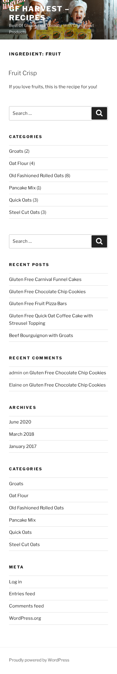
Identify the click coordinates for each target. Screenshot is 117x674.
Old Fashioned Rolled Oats (36, 175)
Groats (16, 151)
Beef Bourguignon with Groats (41, 335)
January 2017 (23, 446)
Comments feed (26, 606)
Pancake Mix (22, 188)
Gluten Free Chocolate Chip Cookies (47, 291)
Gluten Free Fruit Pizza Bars (38, 303)
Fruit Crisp (22, 73)
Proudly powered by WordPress (39, 659)
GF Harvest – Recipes (39, 13)
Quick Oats (20, 200)
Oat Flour (18, 163)
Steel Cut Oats (24, 212)
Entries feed (22, 593)
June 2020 (20, 422)
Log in (15, 582)
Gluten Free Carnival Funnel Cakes (45, 279)
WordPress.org (25, 618)
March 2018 (21, 434)
